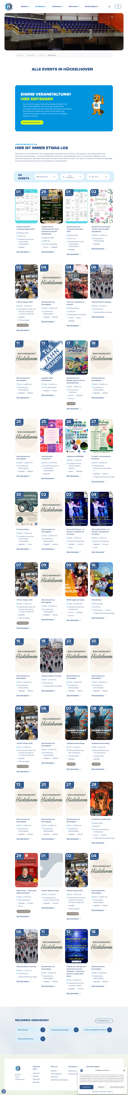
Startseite (20, 55)
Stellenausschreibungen (59, 1080)
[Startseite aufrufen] (8, 6)
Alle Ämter (54, 1077)
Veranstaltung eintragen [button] (31, 122)
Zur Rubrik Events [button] (103, 1021)
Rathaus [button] (24, 6)
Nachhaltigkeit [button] (91, 6)
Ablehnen (101, 1087)
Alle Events (52, 55)
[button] (124, 1070)
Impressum (110, 1091)
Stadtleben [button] (40, 6)
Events (41, 55)
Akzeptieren (86, 1087)
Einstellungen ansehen (117, 1087)
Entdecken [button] (56, 6)
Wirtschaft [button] (73, 6)
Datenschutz (95, 1091)
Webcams (36, 1079)
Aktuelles (36, 1082)
